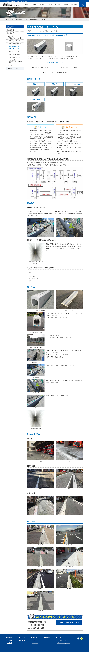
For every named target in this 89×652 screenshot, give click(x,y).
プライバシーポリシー (63, 643)
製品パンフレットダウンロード (40, 67)
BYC (41, 5)
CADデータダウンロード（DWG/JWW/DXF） (55, 72)
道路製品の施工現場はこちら (55, 62)
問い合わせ (82, 6)
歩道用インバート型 (14, 57)
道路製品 (35, 5)
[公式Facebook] (78, 638)
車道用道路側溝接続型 (15, 44)
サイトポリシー (61, 640)
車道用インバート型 (14, 41)
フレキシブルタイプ (14, 54)
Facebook (35, 643)
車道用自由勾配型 (14, 51)
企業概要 (65, 5)
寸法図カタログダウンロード (69, 67)
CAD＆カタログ (13, 68)
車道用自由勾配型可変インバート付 (37, 19)
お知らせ (34, 637)
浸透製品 (11, 65)
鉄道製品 (27, 5)
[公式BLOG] (81, 638)
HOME (7, 19)
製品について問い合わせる (69, 622)
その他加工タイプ (15, 61)
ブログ (57, 5)
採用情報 (73, 5)
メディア (49, 5)
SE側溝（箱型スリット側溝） (22, 19)
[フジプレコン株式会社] (12, 4)
